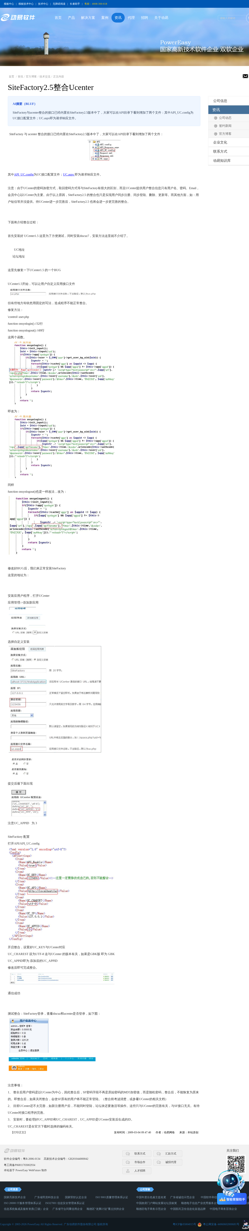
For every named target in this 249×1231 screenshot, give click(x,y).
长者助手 (75, 3)
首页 (58, 18)
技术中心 (43, 3)
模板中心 (9, 3)
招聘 (144, 18)
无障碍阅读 (59, 3)
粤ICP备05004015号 (184, 1224)
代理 (131, 18)
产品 (71, 18)
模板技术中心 (26, 3)
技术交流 (44, 76)
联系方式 (139, 1153)
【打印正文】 (19, 1132)
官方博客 (31, 76)
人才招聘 (139, 1170)
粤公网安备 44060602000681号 (221, 1224)
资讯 (118, 18)
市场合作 (139, 1162)
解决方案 (88, 18)
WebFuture (35, 1170)
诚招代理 (170, 1162)
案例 (104, 18)
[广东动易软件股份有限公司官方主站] (17, 17)
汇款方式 (170, 1153)
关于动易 (161, 18)
